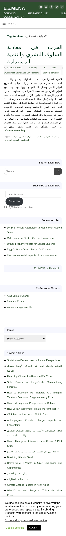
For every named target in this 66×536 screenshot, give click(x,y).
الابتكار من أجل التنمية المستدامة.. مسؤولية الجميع (33, 451)
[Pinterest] (61, 7)
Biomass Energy (16, 301)
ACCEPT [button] (34, 527)
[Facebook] (51, 7)
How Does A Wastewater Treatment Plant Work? (32, 408)
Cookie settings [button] (15, 527)
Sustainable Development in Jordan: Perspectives (33, 360)
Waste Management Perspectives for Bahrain (31, 403)
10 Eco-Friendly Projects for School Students (31, 243)
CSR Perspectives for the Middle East (27, 414)
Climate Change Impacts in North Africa (28, 484)
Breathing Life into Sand (20, 457)
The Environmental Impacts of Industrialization (31, 255)
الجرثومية (46, 137)
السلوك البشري (27, 137)
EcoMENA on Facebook (47, 268)
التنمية (54, 137)
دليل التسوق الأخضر (17, 473)
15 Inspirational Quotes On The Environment (30, 238)
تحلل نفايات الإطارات (17, 479)
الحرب (38, 137)
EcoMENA (14, 8)
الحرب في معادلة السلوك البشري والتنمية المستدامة (35, 54)
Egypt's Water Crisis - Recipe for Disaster (29, 249)
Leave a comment (51, 73)
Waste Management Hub (20, 307)
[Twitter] (56, 7)
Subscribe (14, 201)
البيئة (61, 137)
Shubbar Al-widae (14, 67)
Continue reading (16, 130)
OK (57, 171)
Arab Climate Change (18, 295)
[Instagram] (45, 7)
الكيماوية (16, 140)
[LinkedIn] (40, 7)
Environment (9, 73)
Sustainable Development (27, 73)
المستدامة (7, 140)
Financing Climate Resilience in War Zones (30, 376)
